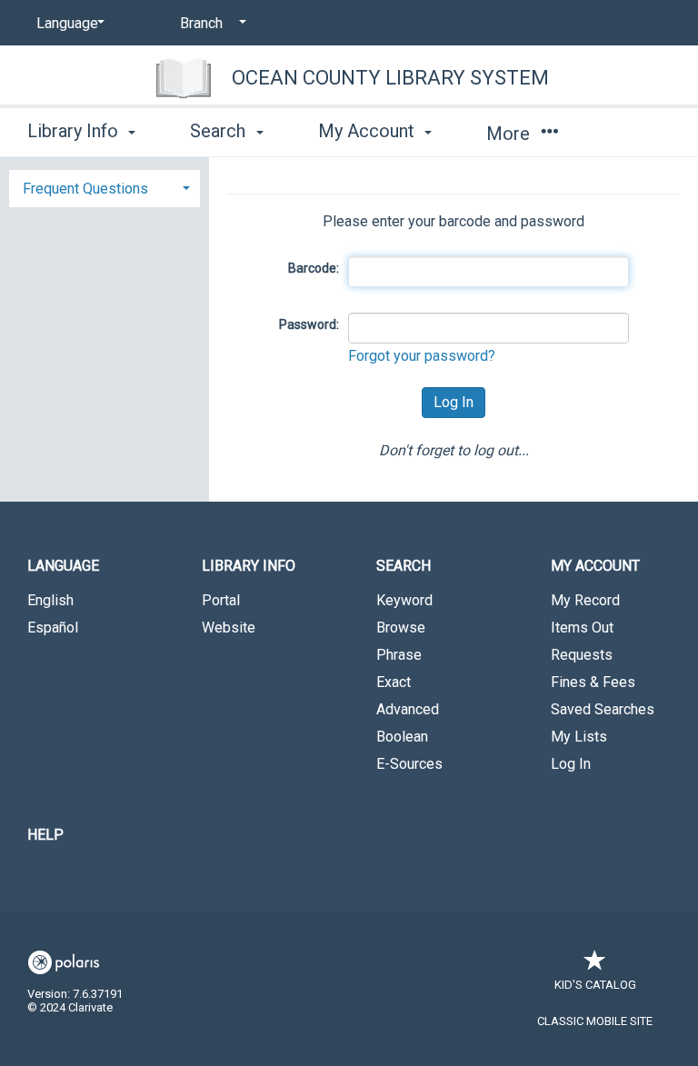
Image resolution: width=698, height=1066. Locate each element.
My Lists (579, 736)
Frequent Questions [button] (85, 188)
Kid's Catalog (595, 984)
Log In (571, 763)
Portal (221, 600)
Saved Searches (602, 709)
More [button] (510, 133)
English (50, 600)
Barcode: (313, 268)
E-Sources (409, 763)
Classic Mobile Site (595, 1021)
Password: (309, 324)
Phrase (399, 654)
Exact (393, 682)
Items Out (582, 627)
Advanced (407, 709)
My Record (585, 600)
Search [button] (220, 131)
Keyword (404, 600)
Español (52, 627)
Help (45, 834)
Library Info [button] (75, 131)
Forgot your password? (421, 355)
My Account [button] (368, 131)
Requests (582, 654)
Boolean (402, 736)
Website (228, 627)
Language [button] (63, 565)
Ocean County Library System (390, 77)
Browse (400, 627)
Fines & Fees (593, 682)
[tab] (104, 186)
